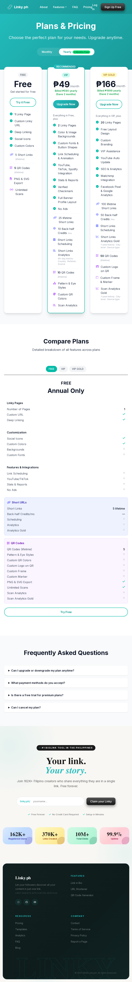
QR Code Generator (82, 895)
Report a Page (79, 941)
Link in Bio (76, 882)
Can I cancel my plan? (26, 707)
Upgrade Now (66, 104)
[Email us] (35, 902)
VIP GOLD (78, 368)
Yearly (76, 52)
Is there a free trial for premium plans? (37, 695)
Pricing (87, 7)
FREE (51, 368)
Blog (17, 947)
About (44, 7)
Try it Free (23, 102)
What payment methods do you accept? (38, 683)
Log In (94, 7)
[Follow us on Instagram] (18, 902)
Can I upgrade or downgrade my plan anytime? (42, 670)
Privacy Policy (79, 935)
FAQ (75, 7)
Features (58, 7)
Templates (21, 929)
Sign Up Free (112, 7)
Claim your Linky (101, 801)
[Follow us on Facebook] (27, 902)
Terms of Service (80, 929)
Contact (75, 923)
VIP (63, 368)
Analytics (20, 935)
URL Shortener (79, 889)
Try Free (66, 612)
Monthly (47, 52)
